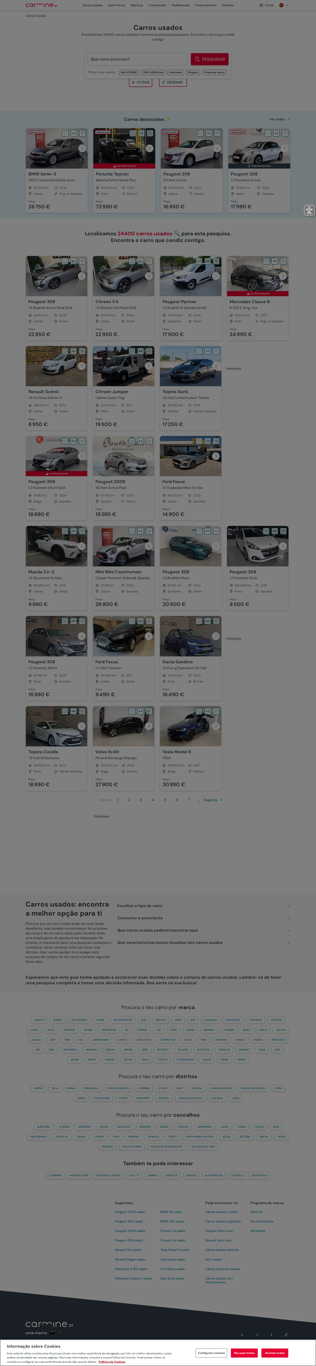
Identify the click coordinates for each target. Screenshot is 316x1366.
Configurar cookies (211, 1353)
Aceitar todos (275, 1353)
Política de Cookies (112, 1361)
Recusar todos (244, 1353)
